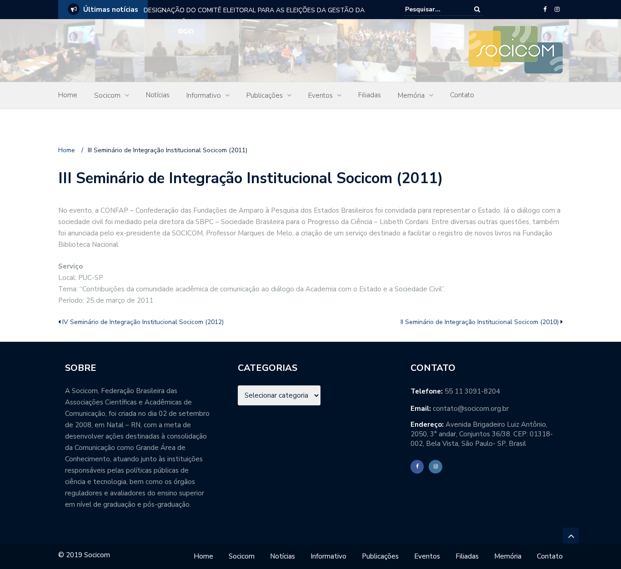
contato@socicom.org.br (471, 408)
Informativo (203, 95)
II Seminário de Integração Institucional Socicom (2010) (480, 322)
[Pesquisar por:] (433, 9)
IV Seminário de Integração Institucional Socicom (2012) (143, 322)
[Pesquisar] (477, 9)
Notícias (158, 95)
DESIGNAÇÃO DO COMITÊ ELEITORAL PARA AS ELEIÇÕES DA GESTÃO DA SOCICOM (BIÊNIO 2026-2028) (254, 16)
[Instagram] (557, 9)
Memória (411, 95)
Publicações (264, 95)
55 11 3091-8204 (472, 391)
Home (67, 95)
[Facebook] (545, 9)
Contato (462, 95)
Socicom (107, 95)
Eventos (320, 95)
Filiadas (369, 95)
